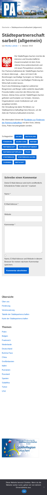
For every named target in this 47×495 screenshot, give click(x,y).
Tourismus (7, 162)
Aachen (19, 136)
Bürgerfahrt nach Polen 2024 (13, 410)
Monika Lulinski (11, 46)
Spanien (5, 378)
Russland (6, 374)
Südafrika (6, 383)
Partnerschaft (9, 147)
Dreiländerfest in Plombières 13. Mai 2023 (19, 431)
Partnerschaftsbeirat (28, 147)
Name (7, 194)
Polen (27, 152)
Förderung (7, 142)
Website (7, 214)
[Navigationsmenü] (42, 9)
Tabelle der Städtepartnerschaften (15, 314)
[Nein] (44, 487)
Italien (4, 366)
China (4, 357)
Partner (33, 142)
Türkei (4, 387)
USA (4, 391)
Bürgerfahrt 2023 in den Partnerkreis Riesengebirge (23, 414)
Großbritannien (8, 361)
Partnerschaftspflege (12, 152)
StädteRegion (8, 157)
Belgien (5, 336)
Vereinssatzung (8, 310)
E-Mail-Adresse (11, 204)
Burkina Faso (7, 353)
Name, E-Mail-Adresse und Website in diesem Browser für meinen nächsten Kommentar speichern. (23, 262)
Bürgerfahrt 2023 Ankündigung (14, 418)
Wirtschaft (19, 162)
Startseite (5, 27)
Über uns (5, 301)
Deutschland (30, 136)
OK (24, 491)
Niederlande (7, 344)
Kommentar (9, 224)
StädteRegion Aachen (26, 157)
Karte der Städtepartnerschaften (15, 318)
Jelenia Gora (21, 142)
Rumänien (6, 370)
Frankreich (6, 340)
